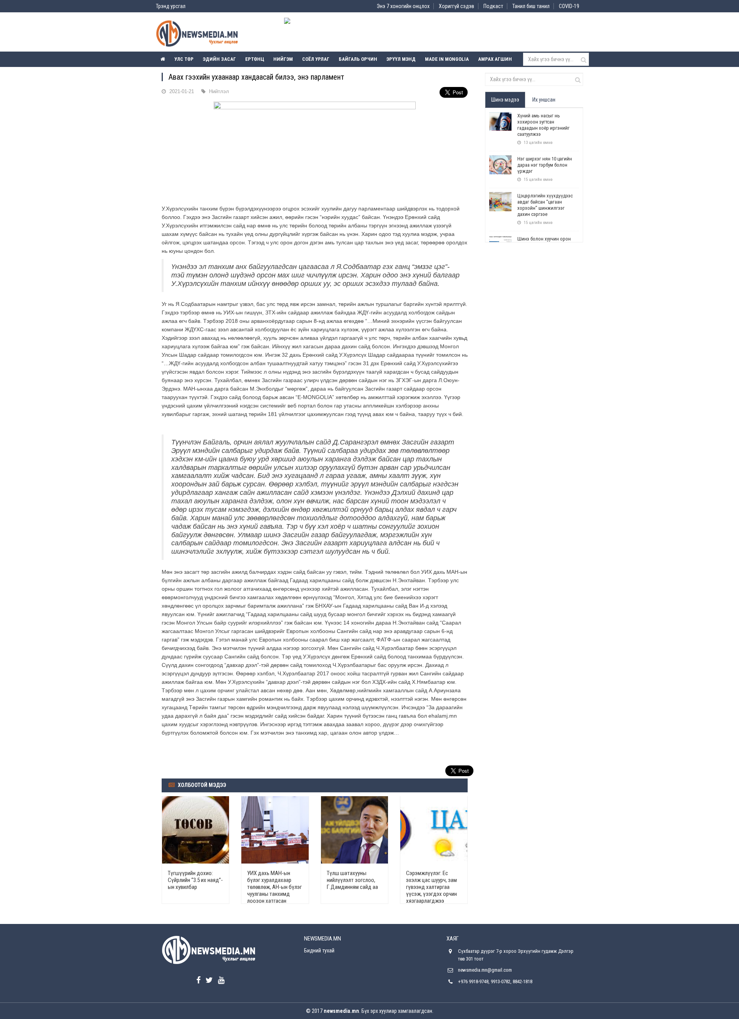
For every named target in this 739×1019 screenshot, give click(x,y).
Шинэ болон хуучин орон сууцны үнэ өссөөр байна (544, 242)
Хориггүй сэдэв (456, 6)
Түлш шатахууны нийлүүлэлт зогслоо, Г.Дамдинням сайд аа (352, 880)
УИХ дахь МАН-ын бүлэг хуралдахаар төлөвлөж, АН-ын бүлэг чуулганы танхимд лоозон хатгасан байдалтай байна (274, 890)
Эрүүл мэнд (401, 59)
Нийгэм (283, 59)
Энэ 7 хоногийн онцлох (403, 6)
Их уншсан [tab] (543, 100)
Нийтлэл (219, 91)
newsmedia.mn (341, 1011)
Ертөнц (254, 59)
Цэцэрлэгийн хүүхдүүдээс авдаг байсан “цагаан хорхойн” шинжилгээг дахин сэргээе (545, 205)
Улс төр (184, 59)
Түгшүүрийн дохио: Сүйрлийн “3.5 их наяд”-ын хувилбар (195, 880)
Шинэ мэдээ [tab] (505, 100)
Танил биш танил (531, 6)
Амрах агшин (495, 59)
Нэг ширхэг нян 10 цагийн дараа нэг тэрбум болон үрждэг (544, 165)
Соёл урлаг (315, 59)
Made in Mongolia (447, 59)
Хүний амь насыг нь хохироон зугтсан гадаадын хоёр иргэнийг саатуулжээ (543, 125)
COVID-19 (569, 6)
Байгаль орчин (358, 59)
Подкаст (493, 6)
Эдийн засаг (219, 59)
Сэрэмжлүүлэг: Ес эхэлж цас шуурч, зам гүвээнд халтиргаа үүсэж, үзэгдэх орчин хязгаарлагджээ (431, 887)
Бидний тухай (319, 950)
